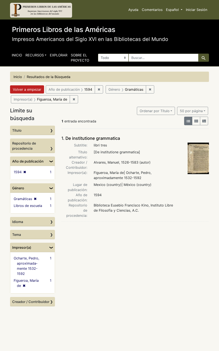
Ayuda (133, 10)
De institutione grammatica (92, 138)
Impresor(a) (21, 247)
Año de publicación (28, 161)
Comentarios (152, 10)
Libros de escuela (28, 205)
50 (191, 110)
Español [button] (173, 10)
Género (18, 188)
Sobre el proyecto (80, 57)
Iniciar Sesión (196, 10)
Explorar (58, 55)
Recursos (34, 55)
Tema (16, 234)
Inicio (17, 55)
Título (17, 130)
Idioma (17, 222)
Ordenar (155, 111)
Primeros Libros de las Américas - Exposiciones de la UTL (41, 10)
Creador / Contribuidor (30, 302)
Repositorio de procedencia (24, 146)
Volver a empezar (27, 89)
